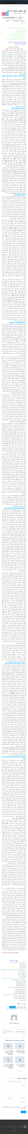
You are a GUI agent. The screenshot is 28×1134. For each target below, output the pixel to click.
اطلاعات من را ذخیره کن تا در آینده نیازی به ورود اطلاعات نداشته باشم (14, 1108)
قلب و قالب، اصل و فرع (7, 1032)
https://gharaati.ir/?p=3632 (12, 1009)
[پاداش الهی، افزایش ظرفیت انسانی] (20, 1046)
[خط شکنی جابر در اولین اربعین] (20, 1059)
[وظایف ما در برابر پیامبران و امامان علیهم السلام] (8, 1046)
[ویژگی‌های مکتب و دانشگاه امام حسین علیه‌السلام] (8, 1059)
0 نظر (22, 22)
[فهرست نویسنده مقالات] (14, 1018)
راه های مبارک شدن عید (20, 1032)
